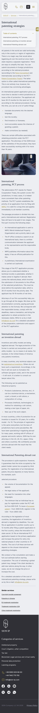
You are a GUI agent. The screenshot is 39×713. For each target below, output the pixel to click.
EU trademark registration (10, 602)
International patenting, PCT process (15, 37)
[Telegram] (8, 693)
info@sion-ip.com (8, 321)
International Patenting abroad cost (14, 44)
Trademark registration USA (11, 606)
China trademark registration (11, 610)
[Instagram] (14, 686)
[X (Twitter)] (3, 693)
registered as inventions (13, 364)
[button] (33, 6)
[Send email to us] (21, 6)
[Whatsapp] (14, 693)
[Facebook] (3, 686)
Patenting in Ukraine (8, 598)
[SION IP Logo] (5, 9)
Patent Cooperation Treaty (12, 79)
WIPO (4, 207)
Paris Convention (21, 73)
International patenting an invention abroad (17, 41)
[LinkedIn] (8, 686)
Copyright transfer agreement (11, 594)
